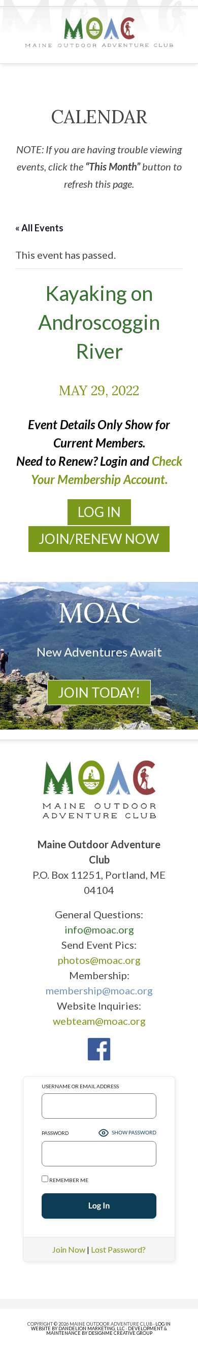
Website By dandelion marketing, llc (78, 1328)
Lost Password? (118, 1249)
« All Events (39, 227)
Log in (163, 1324)
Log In (99, 512)
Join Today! (99, 692)
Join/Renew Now (99, 539)
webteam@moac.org (99, 1021)
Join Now (68, 1249)
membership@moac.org (99, 990)
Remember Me (68, 1180)
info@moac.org (99, 929)
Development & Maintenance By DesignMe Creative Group (107, 1331)
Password (55, 1133)
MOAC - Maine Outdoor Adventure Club (99, 32)
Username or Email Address (80, 1086)
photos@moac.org (99, 960)
